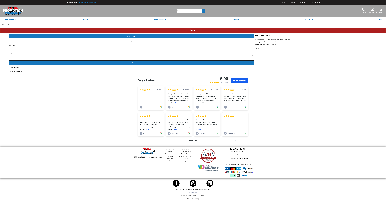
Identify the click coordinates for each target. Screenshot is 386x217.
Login (185, 161)
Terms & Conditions (185, 151)
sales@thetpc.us (155, 157)
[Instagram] (193, 183)
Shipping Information (185, 156)
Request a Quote (170, 149)
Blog (170, 161)
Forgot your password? (15, 71)
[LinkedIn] (209, 183)
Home (3, 24)
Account (292, 2)
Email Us (303, 2)
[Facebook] (176, 183)
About (283, 2)
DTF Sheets (170, 158)
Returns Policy (185, 154)
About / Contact (185, 149)
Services (170, 156)
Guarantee (185, 158)
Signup (258, 48)
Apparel (170, 151)
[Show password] (252, 56)
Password (12, 53)
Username (12, 45)
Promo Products (170, 154)
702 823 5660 (315, 2)
